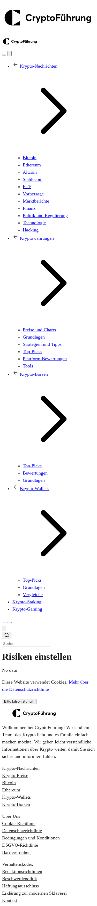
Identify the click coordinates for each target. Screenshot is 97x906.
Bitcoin (9, 782)
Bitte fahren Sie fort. (19, 701)
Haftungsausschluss (20, 885)
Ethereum (11, 789)
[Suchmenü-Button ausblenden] (4, 628)
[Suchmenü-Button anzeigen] (4, 54)
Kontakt (9, 900)
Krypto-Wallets (16, 797)
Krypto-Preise (15, 775)
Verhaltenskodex (17, 864)
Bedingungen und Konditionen (31, 837)
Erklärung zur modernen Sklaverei (34, 893)
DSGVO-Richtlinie (20, 845)
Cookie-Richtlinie (18, 823)
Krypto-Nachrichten (21, 768)
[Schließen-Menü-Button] (10, 53)
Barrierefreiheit (16, 852)
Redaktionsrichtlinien (22, 871)
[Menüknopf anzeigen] (10, 622)
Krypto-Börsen (16, 804)
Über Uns (11, 816)
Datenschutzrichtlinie (22, 830)
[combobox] (48, 639)
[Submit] (6, 636)
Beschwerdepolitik (19, 878)
